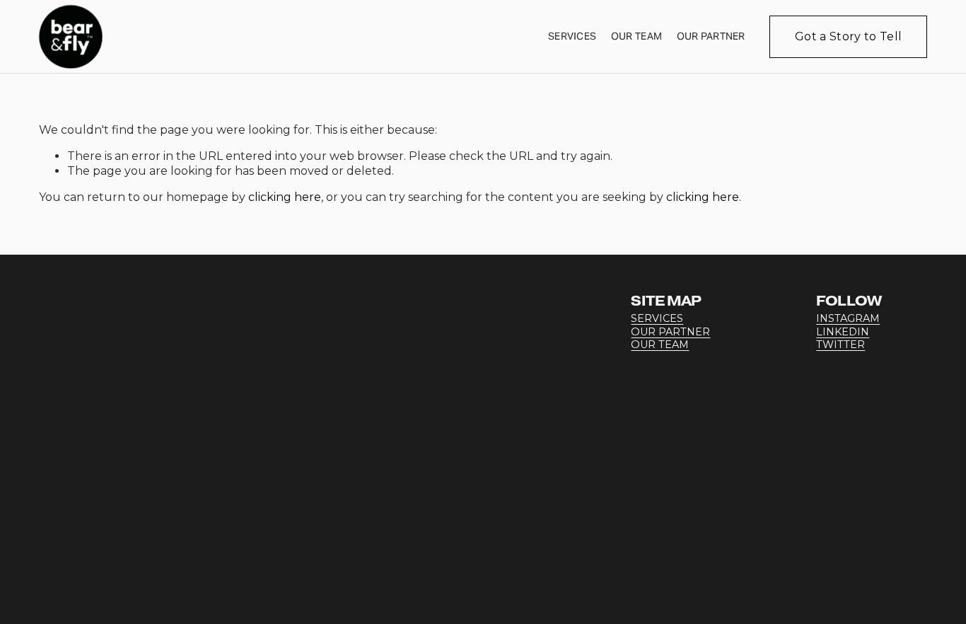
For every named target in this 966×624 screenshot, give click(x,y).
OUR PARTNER (670, 331)
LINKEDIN (842, 331)
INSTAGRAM (848, 318)
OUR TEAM (660, 344)
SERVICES (657, 318)
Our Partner (711, 36)
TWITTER (840, 344)
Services (572, 36)
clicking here (284, 197)
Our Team (636, 36)
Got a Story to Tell (848, 36)
